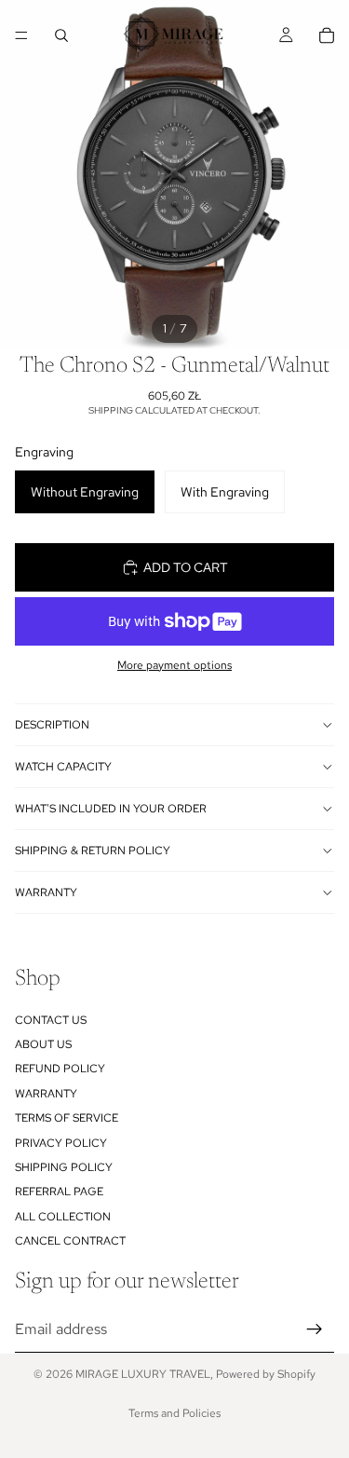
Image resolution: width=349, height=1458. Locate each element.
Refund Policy (60, 1068)
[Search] (61, 35)
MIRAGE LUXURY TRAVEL (142, 1374)
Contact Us (51, 1019)
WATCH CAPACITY (63, 766)
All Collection (63, 1215)
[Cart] (326, 35)
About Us (43, 1044)
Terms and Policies (174, 1413)
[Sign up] (314, 1328)
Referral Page (59, 1191)
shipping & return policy (92, 850)
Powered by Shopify (265, 1374)
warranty (46, 892)
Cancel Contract (70, 1240)
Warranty (46, 1092)
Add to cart (185, 567)
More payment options (174, 665)
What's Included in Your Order (111, 808)
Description (52, 724)
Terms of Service (66, 1118)
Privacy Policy (61, 1142)
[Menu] (21, 35)
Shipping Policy (64, 1167)
